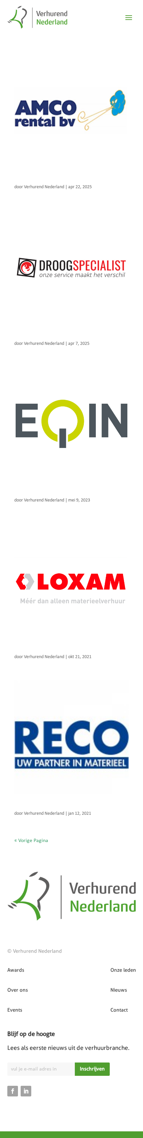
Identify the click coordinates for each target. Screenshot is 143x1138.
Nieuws (118, 990)
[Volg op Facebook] (12, 1091)
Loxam (22, 650)
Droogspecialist (33, 337)
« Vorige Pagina (31, 840)
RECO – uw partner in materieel (52, 807)
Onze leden (123, 970)
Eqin (19, 494)
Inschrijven (92, 1069)
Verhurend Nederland (44, 187)
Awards (15, 970)
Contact (119, 1010)
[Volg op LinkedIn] (26, 1091)
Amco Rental (29, 180)
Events (14, 1010)
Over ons (17, 990)
